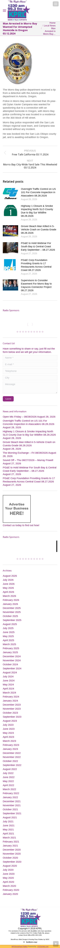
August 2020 (10, 867)
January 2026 (10, 606)
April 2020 (8, 883)
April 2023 (8, 738)
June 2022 (9, 779)
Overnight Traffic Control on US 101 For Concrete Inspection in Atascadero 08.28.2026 (38, 192)
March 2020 (9, 887)
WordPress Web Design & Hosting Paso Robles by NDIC (30, 941)
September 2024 (12, 670)
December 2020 (12, 851)
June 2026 (9, 585)
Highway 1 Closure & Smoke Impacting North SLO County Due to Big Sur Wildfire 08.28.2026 (37, 211)
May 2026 (8, 589)
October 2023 (10, 714)
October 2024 (10, 666)
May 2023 (8, 734)
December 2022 (12, 755)
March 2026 (9, 598)
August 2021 (10, 819)
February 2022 (11, 795)
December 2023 (12, 706)
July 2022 (8, 775)
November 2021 (12, 807)
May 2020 (8, 879)
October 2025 (10, 618)
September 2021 (12, 815)
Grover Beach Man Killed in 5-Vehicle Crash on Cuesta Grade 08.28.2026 (38, 229)
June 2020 (9, 875)
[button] (17, 331)
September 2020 (12, 863)
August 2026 (10, 577)
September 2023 (12, 718)
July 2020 (8, 871)
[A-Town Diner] (25, 324)
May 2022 (8, 783)
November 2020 (12, 855)
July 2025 (8, 630)
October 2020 (10, 859)
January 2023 (10, 751)
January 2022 (10, 799)
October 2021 (10, 811)
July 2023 (8, 726)
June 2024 (9, 682)
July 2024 (8, 678)
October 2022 (10, 763)
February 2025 (11, 650)
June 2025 (9, 634)
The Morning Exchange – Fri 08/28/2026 (25, 452)
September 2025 (12, 622)
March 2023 (9, 743)
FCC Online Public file (36, 935)
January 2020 (10, 896)
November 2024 (12, 662)
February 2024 (11, 698)
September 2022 (12, 767)
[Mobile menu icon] (56, 3)
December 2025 (12, 610)
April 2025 (8, 642)
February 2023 (11, 747)
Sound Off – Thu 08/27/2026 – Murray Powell (28, 459)
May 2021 (8, 831)
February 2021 (11, 843)
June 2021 (9, 827)
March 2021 (9, 839)
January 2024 (10, 702)
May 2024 (8, 686)
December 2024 (12, 658)
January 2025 (10, 654)
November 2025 (12, 614)
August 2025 (10, 626)
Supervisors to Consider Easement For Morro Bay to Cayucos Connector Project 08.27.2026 (36, 285)
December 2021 (12, 803)
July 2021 (8, 823)
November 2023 (12, 710)
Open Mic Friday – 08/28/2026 (20, 416)
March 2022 (9, 791)
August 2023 (10, 722)
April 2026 (8, 594)
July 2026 (8, 581)
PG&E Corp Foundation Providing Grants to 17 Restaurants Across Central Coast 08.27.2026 (36, 265)
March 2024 (9, 694)
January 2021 (10, 847)
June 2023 (9, 730)
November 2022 (12, 759)
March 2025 (9, 646)
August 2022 (10, 771)
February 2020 (11, 892)
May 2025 (8, 638)
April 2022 (8, 787)
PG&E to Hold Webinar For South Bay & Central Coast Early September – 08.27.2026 (38, 246)
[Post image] (10, 193)
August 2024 (10, 674)
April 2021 (8, 835)
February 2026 (11, 602)
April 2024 (8, 690)
